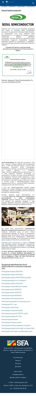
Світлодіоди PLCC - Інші (9, 304)
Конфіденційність (18, 374)
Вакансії (18, 360)
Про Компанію (18, 357)
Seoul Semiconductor (14, 29)
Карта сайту (18, 371)
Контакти (18, 363)
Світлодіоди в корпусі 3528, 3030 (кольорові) (16, 277)
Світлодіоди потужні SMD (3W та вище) (14, 286)
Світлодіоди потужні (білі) (10, 307)
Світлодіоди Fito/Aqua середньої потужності (16, 325)
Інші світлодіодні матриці (10, 319)
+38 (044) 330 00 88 (19, 388)
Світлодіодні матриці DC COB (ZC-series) (15, 313)
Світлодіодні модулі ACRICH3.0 (12, 292)
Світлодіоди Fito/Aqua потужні (12, 322)
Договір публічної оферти (18, 377)
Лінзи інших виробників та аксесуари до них (16, 301)
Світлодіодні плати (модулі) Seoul (13, 298)
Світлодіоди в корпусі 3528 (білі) (12, 274)
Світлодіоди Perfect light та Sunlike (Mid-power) (17, 331)
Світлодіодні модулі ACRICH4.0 (12, 295)
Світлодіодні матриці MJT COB (12, 316)
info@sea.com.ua (18, 258)
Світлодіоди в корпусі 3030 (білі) (12, 271)
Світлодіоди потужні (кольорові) (12, 310)
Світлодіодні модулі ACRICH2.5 (12, 289)
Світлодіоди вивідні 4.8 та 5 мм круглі (14, 280)
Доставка (18, 366)
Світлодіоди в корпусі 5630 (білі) (12, 283)
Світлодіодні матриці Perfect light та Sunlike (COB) (18, 328)
